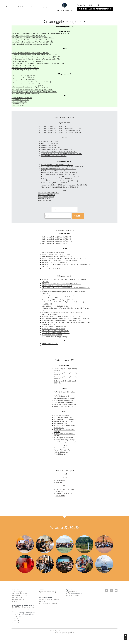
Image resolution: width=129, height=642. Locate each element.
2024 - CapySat (16, 613)
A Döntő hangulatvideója (48, 252)
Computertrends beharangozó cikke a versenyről (56, 332)
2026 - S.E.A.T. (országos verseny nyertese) (23, 607)
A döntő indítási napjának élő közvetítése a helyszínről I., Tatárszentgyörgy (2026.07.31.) (36, 59)
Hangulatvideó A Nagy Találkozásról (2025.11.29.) (25, 67)
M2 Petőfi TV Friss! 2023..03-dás (69, 268)
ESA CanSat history (17, 597)
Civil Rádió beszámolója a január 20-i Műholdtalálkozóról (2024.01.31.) (61, 320)
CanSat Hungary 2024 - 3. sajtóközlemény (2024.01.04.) (57, 239)
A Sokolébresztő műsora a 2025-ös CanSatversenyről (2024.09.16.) (59, 187)
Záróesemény (59, 482)
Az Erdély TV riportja (46, 141)
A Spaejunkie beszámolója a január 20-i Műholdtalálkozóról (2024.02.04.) (62, 316)
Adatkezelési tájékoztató (72, 595)
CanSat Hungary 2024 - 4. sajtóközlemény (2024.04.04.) (57, 237)
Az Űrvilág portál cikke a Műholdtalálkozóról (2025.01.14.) (57, 179)
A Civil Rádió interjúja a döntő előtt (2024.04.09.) (55, 306)
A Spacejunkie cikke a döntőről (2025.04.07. (53, 171)
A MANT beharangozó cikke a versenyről (53, 328)
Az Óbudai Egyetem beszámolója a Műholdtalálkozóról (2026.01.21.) (30, 88)
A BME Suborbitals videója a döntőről (64, 402)
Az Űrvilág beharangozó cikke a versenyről (54, 326)
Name (54, 209)
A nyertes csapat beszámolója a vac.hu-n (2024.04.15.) (57, 285)
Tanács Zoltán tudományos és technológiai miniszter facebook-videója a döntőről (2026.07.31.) (38, 63)
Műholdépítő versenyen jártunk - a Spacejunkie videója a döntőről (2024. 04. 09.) (64, 258)
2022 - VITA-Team (16, 616)
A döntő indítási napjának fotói (46, 194)
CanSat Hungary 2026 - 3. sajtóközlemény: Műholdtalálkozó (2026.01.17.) (32, 40)
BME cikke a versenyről (60, 423)
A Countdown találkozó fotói (46, 197)
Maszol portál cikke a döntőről (50, 143)
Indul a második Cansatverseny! (51, 268)
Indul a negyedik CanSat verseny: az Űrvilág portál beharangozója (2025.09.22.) (32, 90)
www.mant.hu (75, 631)
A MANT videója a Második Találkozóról (65, 404)
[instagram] (111, 590)
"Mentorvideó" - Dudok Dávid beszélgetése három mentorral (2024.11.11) (61, 153)
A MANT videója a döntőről (61, 396)
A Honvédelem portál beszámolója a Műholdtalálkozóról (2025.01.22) (60, 177)
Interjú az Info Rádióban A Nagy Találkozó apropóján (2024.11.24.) (59, 181)
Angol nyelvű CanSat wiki (18, 599)
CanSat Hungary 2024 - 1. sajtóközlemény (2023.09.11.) (57, 243)
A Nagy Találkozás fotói (18, 105)
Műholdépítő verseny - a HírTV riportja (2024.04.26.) (56, 254)
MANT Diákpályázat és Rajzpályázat (48, 603)
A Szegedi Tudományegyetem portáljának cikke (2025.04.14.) (58, 169)
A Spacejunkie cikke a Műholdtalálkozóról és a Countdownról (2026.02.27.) (31, 82)
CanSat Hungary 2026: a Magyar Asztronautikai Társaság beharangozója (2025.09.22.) (34, 92)
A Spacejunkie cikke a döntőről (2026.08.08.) (23, 78)
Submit (78, 216)
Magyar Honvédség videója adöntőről (64, 398)
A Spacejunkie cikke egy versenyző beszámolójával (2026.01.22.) (28, 86)
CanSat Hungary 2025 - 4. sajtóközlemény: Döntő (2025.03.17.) (58, 126)
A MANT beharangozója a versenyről (66, 442)
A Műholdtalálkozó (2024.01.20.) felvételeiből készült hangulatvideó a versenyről (64, 260)
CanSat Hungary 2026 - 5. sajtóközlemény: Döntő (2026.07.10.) (29, 35)
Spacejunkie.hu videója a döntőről (63, 400)
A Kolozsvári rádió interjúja (48, 145)
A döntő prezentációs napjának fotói (48, 192)
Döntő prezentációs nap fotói (50, 343)
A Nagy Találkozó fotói (60, 454)
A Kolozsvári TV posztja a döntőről (50, 147)
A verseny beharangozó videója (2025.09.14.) (24, 70)
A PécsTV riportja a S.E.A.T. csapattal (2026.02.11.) (26, 65)
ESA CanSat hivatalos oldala (19, 593)
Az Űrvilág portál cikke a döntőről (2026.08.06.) (24, 80)
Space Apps (71, 633)
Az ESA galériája (60, 480)
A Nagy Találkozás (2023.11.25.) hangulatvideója (55, 262)
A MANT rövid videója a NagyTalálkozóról (65, 406)
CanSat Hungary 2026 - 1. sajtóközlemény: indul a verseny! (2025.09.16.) (31, 44)
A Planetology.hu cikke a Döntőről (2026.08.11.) (24, 76)
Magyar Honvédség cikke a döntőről (64, 421)
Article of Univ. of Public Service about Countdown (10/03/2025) (59, 173)
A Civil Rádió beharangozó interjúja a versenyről (55, 337)
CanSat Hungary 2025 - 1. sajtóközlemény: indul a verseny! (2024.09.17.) (61, 132)
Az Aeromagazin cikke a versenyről (64, 438)
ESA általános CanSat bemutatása (21, 595)
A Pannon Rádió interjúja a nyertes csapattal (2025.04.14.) (57, 164)
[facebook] (106, 590)
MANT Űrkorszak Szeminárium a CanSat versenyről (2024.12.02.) (59, 151)
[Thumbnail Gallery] (25, 544)
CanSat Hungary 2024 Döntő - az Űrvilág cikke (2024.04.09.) (58, 300)
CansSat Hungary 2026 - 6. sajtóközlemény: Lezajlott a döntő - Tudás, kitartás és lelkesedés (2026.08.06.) (41, 33)
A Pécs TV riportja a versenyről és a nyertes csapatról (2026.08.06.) (30, 52)
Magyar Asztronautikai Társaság (47, 592)
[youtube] (116, 590)
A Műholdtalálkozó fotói (18, 103)
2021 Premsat (15, 618)
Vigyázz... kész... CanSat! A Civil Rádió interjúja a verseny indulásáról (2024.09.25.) (64, 185)
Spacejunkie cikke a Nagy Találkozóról (65, 419)
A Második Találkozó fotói (61, 452)
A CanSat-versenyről (17, 592)
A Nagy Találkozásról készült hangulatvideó (53, 149)
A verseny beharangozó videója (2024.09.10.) (53, 155)
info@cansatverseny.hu (72, 592)
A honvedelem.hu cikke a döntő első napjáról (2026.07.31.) (28, 61)
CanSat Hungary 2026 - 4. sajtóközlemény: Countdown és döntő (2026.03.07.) (33, 38)
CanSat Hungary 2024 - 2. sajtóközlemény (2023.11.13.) (57, 241)
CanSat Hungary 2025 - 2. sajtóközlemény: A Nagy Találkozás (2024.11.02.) (61, 130)
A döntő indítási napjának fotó (62, 450)
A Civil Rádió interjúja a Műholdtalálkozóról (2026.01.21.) (26, 84)
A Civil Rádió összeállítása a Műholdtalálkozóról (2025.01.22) (58, 175)
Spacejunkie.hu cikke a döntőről (63, 417)
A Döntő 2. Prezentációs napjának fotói (22, 97)
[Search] (98, 5)
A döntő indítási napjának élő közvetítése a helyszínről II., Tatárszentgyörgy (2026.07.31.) (36, 57)
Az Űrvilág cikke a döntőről (61, 415)
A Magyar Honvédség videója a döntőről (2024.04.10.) (57, 256)
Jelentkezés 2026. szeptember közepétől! (95, 9)
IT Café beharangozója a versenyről (52, 335)
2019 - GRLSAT (15, 620)
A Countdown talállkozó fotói (19, 101)
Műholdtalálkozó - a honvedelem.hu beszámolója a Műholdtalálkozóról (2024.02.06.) (65, 318)
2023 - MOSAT (15, 614)
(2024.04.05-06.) (59, 252)
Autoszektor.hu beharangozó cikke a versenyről (55, 330)
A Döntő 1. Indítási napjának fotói (20, 99)
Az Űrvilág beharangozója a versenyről (64, 440)
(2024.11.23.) (69, 149)
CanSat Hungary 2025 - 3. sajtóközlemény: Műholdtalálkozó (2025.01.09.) (61, 128)
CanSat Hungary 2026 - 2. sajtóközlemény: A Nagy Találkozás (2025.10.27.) (32, 42)
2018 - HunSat (15, 622)
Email (47, 216)
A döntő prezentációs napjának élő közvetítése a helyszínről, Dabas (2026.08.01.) (34, 55)
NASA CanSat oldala (17, 601)
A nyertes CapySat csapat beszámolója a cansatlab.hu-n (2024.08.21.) (61, 283)
